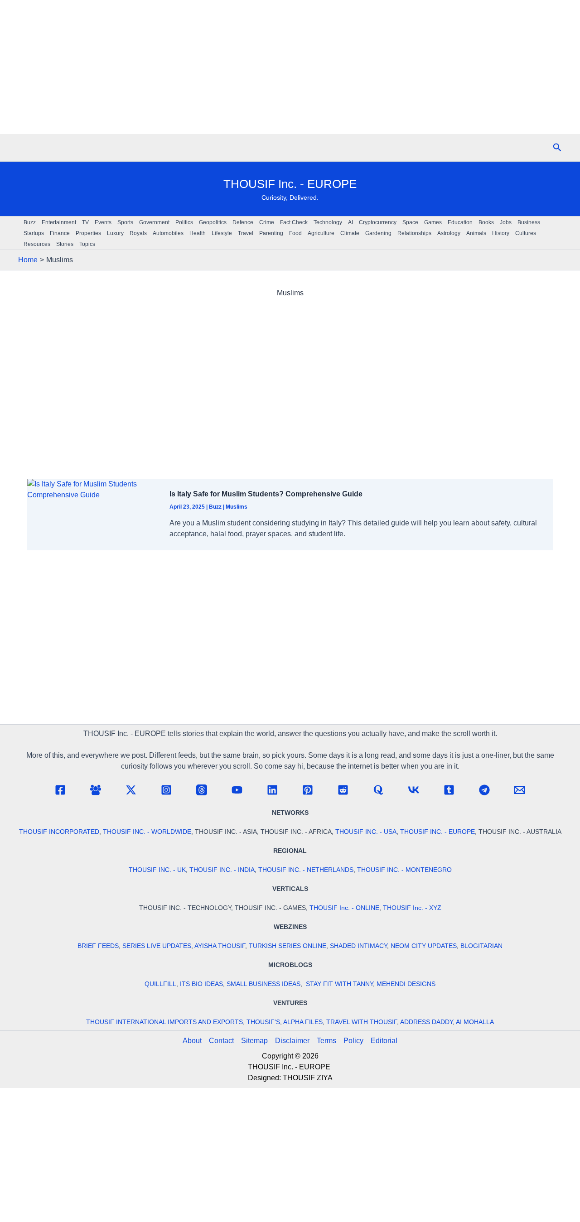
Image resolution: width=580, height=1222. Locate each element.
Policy (353, 1040)
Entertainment (59, 222)
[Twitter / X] (131, 789)
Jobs (506, 222)
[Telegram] (484, 789)
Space (410, 222)
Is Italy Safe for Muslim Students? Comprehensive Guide (265, 494)
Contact (221, 1040)
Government (154, 222)
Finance (60, 233)
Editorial (384, 1040)
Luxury (115, 233)
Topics (87, 244)
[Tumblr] (449, 789)
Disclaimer (292, 1040)
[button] (557, 147)
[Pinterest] (307, 789)
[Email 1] (519, 789)
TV (85, 222)
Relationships (414, 233)
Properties (88, 233)
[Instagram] (166, 789)
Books (486, 222)
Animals (476, 233)
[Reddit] (343, 789)
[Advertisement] (290, 67)
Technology (328, 222)
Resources (37, 244)
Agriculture (321, 233)
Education (460, 222)
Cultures (525, 233)
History (500, 233)
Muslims (236, 507)
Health (197, 233)
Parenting (271, 233)
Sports (125, 222)
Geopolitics (213, 222)
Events (103, 222)
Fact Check (294, 222)
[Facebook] (60, 789)
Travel (245, 233)
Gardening (378, 233)
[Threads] (201, 789)
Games (433, 222)
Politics (184, 222)
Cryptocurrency (377, 222)
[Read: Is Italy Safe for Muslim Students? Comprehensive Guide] (93, 489)
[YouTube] (237, 789)
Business (528, 222)
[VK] (413, 789)
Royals (138, 233)
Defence (242, 222)
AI (350, 222)
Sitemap (254, 1040)
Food (295, 233)
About (192, 1040)
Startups (34, 233)
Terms (326, 1040)
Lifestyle (222, 233)
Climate (349, 233)
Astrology (448, 233)
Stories (64, 244)
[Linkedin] (272, 789)
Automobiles (168, 233)
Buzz (30, 222)
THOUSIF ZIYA (308, 1078)
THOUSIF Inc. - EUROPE (290, 184)
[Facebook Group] (95, 789)
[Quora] (378, 789)
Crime (266, 222)
